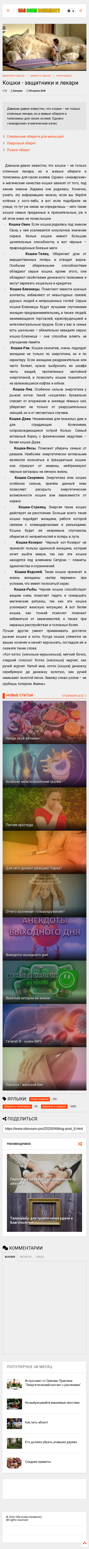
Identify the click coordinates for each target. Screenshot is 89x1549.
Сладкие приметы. (38, 1461)
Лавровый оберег (21, 143)
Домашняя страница (13, 75)
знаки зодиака (64, 75)
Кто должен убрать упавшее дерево (51, 1442)
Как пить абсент (36, 1422)
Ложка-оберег (18, 150)
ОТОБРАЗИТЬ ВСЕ (73, 695)
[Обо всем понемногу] (39, 11)
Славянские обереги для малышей (35, 136)
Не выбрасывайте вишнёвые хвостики (52, 1402)
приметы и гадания (40, 75)
